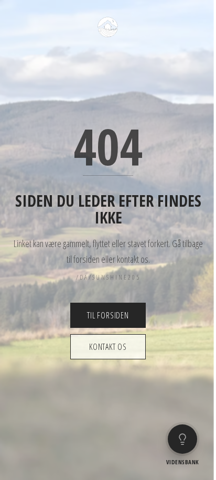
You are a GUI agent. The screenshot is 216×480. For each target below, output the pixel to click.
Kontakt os (108, 347)
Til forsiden (108, 315)
